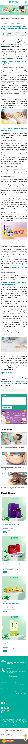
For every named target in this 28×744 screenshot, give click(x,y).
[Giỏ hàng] (26, 2)
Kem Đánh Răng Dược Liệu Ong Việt (11, 603)
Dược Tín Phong (20, 732)
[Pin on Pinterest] (9, 35)
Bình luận (4, 395)
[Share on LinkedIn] (11, 35)
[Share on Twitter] (8, 35)
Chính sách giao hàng (19, 689)
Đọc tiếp (5, 532)
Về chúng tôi (3, 682)
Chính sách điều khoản (19, 684)
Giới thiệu (3, 684)
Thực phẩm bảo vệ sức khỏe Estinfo (11, 524)
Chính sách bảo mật (19, 686)
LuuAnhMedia (8, 734)
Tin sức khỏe (7, 18)
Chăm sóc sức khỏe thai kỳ (15, 18)
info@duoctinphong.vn (12, 676)
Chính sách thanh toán (19, 691)
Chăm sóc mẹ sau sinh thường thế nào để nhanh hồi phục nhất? (12, 448)
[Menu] (2, 2)
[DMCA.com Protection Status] (8, 710)
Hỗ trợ (16, 682)
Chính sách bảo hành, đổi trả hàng (20, 694)
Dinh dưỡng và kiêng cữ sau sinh (7, 19)
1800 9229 (10, 675)
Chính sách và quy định (6, 686)
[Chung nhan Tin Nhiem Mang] (3, 714)
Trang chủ (3, 18)
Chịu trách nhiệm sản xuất (6, 689)
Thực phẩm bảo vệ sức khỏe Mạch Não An (12, 563)
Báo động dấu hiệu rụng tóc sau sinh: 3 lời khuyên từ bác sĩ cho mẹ (13, 488)
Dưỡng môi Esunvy (7, 643)
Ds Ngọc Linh (9, 33)
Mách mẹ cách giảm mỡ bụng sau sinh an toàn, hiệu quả (12, 468)
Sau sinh (22, 18)
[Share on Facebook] (6, 35)
